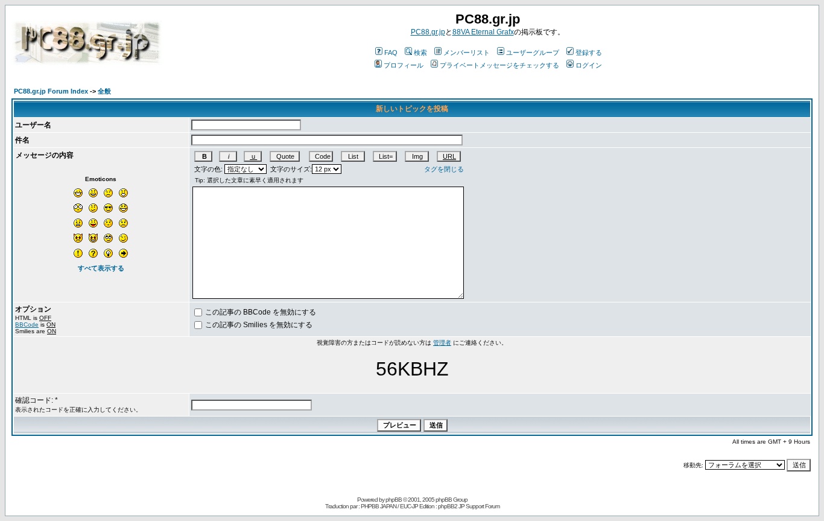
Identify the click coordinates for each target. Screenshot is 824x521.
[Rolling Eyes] (108, 238)
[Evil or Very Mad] (78, 238)
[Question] (93, 253)
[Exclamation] (78, 253)
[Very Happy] (78, 192)
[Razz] (93, 223)
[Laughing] (123, 208)
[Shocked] (78, 208)
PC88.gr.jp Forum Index (51, 91)
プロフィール (403, 65)
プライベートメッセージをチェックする (499, 65)
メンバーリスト (466, 52)
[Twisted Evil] (93, 238)
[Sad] (108, 192)
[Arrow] (123, 253)
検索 (420, 52)
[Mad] (78, 223)
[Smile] (93, 192)
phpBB (393, 499)
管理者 (442, 342)
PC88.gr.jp (428, 32)
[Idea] (108, 253)
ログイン (588, 65)
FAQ (391, 52)
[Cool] (108, 208)
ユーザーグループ (532, 52)
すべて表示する (101, 268)
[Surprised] (123, 192)
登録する (588, 52)
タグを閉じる (444, 169)
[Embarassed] (108, 223)
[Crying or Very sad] (123, 223)
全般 (104, 91)
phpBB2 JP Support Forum (468, 506)
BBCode (27, 324)
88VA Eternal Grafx (483, 32)
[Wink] (123, 238)
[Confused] (93, 208)
